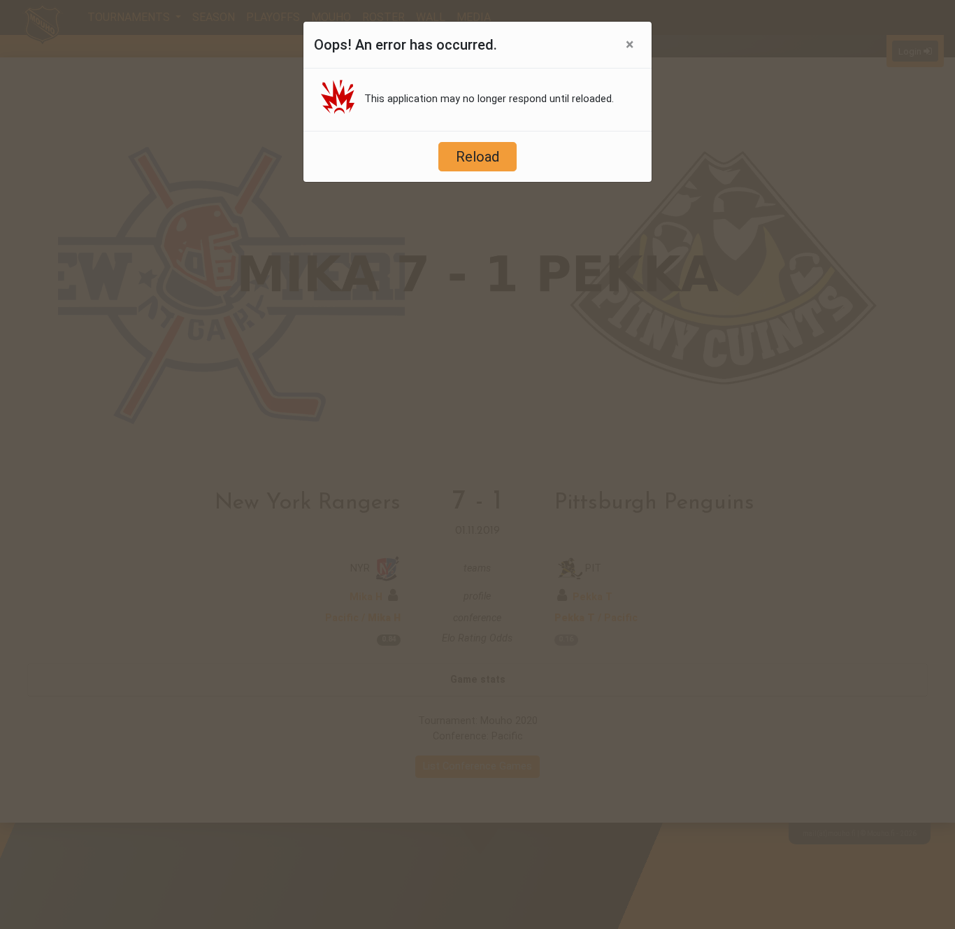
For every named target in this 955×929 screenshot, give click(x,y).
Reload (477, 156)
